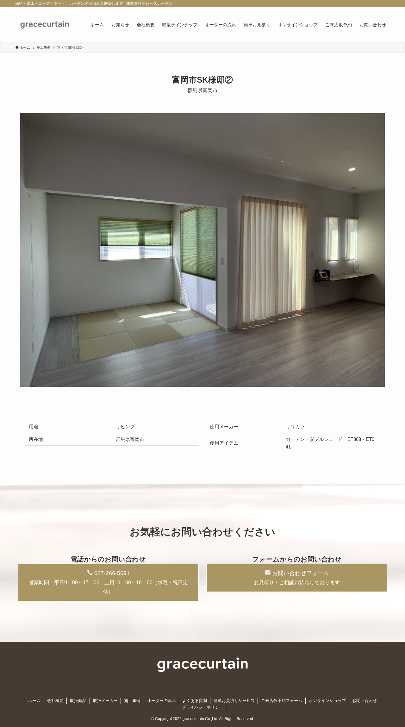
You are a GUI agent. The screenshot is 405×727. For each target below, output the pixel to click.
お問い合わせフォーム (297, 577)
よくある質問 (194, 700)
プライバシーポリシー (202, 707)
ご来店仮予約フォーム (281, 700)
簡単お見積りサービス (234, 700)
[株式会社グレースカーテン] (44, 24)
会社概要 (55, 700)
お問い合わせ (364, 700)
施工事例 (132, 700)
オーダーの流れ (161, 700)
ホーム (34, 700)
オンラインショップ (327, 700)
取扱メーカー (105, 700)
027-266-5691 (108, 582)
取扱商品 (78, 700)
